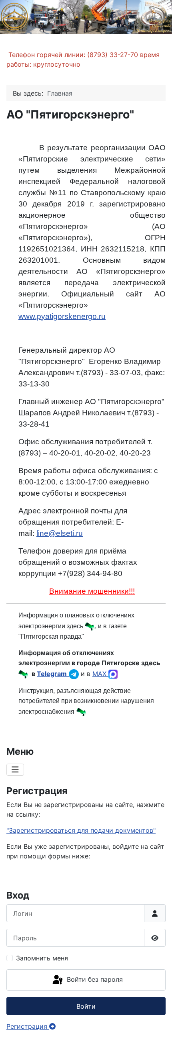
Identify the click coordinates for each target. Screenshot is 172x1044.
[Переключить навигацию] (15, 770)
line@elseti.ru (59, 533)
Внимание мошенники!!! (92, 591)
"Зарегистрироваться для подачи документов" (81, 830)
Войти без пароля (94, 979)
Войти (86, 1006)
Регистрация (27, 1026)
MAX (100, 674)
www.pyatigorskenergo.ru (62, 316)
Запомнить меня (42, 958)
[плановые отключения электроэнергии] (90, 625)
